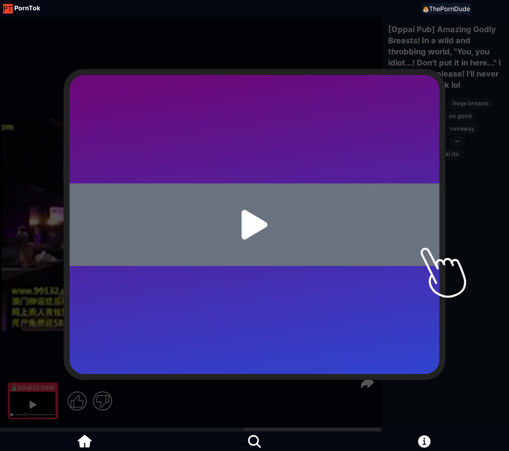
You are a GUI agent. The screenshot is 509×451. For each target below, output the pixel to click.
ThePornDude (449, 9)
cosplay (403, 128)
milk (430, 115)
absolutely (407, 166)
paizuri (402, 115)
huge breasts (471, 103)
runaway (462, 128)
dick (436, 141)
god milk (404, 153)
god (432, 128)
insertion (405, 141)
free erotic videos (416, 103)
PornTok (27, 8)
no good (460, 115)
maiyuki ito (444, 153)
